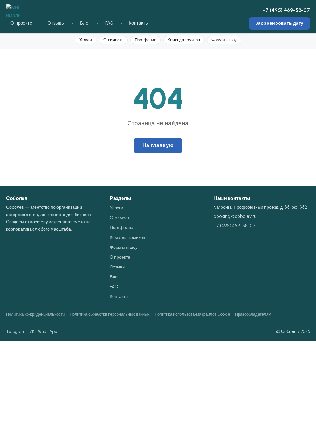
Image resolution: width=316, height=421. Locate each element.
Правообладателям (253, 314)
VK (31, 331)
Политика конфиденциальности (35, 314)
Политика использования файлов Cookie (192, 314)
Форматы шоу (224, 40)
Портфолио (145, 40)
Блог (85, 23)
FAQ (109, 23)
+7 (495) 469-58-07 (286, 10)
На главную (158, 145)
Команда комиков (184, 40)
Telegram (16, 331)
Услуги (85, 40)
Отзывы (56, 23)
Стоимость (113, 40)
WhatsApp (47, 331)
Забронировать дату (279, 23)
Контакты (139, 23)
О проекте (21, 23)
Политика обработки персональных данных (110, 314)
